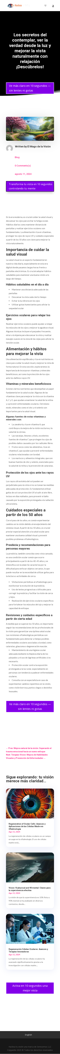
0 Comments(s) (23, 165)
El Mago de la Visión (39, 146)
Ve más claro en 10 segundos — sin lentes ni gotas (30, 88)
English (28, 1034)
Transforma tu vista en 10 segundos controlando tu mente (30, 186)
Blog (17, 157)
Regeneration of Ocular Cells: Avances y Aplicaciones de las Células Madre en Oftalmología (27, 826)
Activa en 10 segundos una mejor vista (30, 988)
